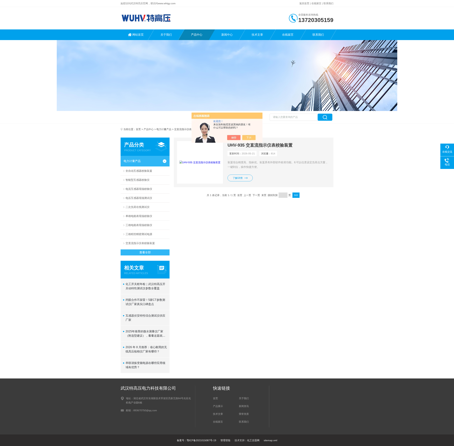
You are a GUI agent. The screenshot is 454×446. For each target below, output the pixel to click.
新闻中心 (227, 34)
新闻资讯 (244, 406)
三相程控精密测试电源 (139, 234)
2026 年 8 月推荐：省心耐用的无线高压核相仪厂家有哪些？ (146, 349)
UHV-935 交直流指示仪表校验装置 (260, 145)
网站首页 (138, 34)
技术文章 (257, 34)
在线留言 (316, 3)
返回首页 (304, 3)
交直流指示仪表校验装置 (140, 243)
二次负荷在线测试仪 (138, 206)
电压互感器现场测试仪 (139, 197)
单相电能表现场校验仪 (139, 216)
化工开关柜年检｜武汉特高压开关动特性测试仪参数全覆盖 (145, 286)
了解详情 (238, 178)
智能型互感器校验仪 (138, 179)
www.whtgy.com (167, 3)
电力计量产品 (163, 129)
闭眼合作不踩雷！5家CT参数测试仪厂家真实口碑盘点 (145, 302)
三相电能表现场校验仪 (139, 225)
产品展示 (218, 406)
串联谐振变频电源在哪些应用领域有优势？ (145, 365)
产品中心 (196, 34)
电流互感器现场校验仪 (139, 188)
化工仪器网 (253, 440)
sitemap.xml (270, 440)
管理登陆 (225, 440)
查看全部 (145, 252)
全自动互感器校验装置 (139, 170)
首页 (138, 129)
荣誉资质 (244, 413)
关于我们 (166, 34)
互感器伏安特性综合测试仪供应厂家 (145, 317)
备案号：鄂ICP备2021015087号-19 (196, 440)
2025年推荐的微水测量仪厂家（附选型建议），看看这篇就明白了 (145, 334)
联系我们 (328, 3)
